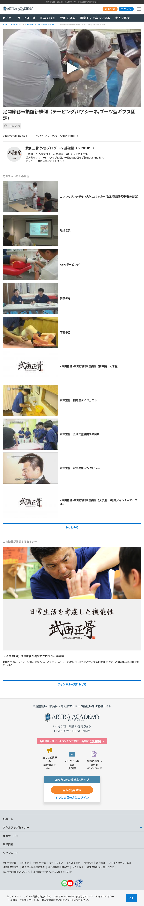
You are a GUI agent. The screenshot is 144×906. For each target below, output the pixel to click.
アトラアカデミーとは (120, 862)
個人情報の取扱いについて (16, 871)
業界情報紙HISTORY (58, 867)
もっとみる (72, 527)
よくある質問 (73, 862)
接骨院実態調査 (11, 867)
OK (131, 898)
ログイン (24, 862)
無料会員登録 (9, 862)
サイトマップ (56, 862)
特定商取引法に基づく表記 (100, 867)
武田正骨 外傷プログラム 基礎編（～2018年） (61, 147)
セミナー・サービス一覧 (18, 18)
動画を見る (67, 18)
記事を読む (47, 18)
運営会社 (100, 862)
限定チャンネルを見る (95, 18)
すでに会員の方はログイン (72, 797)
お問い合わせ (39, 862)
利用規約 (88, 862)
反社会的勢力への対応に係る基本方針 (52, 871)
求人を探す (122, 18)
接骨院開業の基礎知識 (33, 867)
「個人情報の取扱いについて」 (56, 899)
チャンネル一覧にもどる (72, 684)
